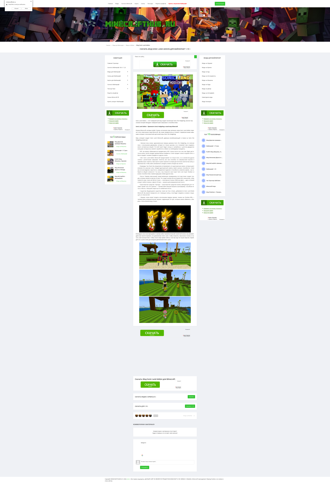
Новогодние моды (207, 97)
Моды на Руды (206, 84)
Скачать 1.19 (190, 406)
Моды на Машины (121, 146)
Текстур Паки (117, 88)
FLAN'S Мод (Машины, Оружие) (120, 160)
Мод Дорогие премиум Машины (120, 142)
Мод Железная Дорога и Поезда (120, 168)
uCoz (128, 479)
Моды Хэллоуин (206, 101)
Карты (136, 3)
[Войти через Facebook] (142, 450)
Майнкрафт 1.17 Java (121, 150)
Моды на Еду (206, 72)
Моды (117, 3)
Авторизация (220, 3)
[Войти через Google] (142, 455)
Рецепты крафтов (161, 3)
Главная (110, 3)
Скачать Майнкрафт (117, 84)
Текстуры (150, 3)
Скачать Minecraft (126, 3)
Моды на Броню (207, 67)
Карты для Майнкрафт (117, 80)
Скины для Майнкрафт (117, 76)
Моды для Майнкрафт (117, 72)
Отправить (144, 467)
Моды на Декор (206, 89)
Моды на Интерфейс (208, 93)
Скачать (191, 397)
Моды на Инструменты (209, 76)
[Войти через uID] (142, 445)
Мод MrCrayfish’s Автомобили (120, 177)
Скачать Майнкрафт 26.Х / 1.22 (116, 67)
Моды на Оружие (121, 164)
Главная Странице (112, 63)
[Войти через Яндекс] (142, 453)
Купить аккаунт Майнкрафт (115, 101)
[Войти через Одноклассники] (142, 458)
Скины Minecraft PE (113, 97)
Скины (143, 3)
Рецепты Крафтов (112, 93)
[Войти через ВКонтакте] (142, 447)
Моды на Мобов (187, 415)
